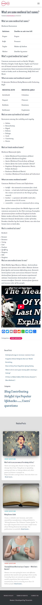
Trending (19, 401)
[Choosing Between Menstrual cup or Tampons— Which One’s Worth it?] (21, 548)
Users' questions (16, 338)
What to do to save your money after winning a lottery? (19, 462)
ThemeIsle (28, 600)
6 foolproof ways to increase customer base (20, 355)
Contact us (34, 595)
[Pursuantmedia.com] (6, 3)
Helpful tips (12, 396)
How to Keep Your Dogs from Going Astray (19, 366)
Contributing (19, 391)
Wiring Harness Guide (10, 514)
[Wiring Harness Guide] (21, 495)
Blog (7, 391)
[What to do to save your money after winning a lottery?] (21, 443)
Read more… (9, 477)
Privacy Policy (8, 595)
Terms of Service (22, 595)
